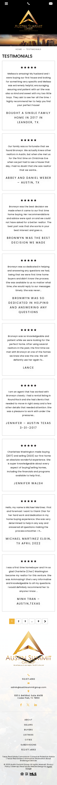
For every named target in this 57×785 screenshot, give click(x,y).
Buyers (28, 729)
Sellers (28, 724)
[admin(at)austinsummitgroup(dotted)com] (50, 3)
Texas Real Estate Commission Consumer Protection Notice (28, 756)
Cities (28, 739)
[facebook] (21, 705)
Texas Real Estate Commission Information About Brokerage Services (29, 759)
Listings (29, 734)
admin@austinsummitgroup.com (28, 687)
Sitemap (15, 766)
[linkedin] (35, 705)
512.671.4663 (28, 679)
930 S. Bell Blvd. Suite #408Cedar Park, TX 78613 (28, 696)
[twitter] (28, 705)
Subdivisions (29, 744)
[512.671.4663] (28, 3)
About (28, 719)
